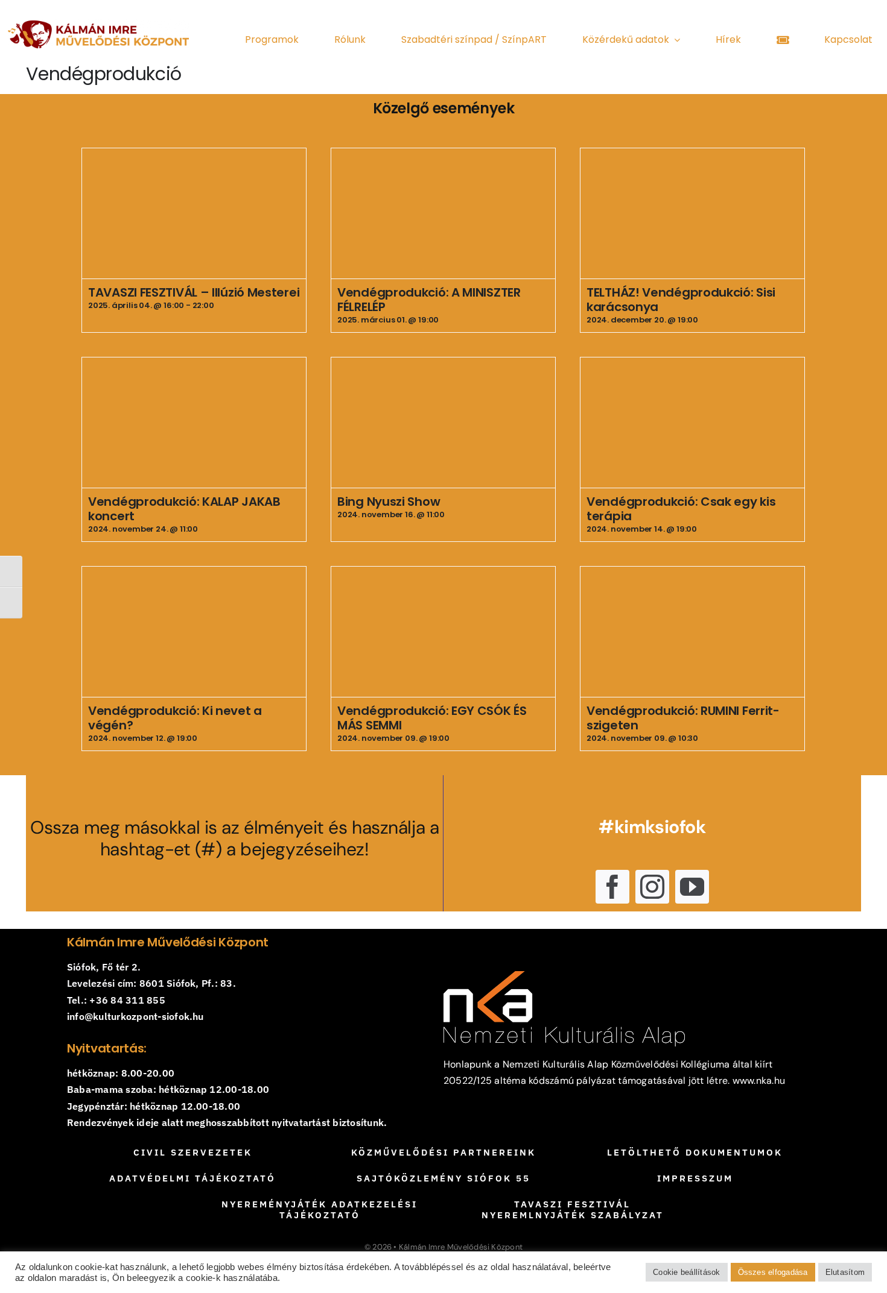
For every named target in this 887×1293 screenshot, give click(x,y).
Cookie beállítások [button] (686, 1272)
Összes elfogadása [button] (773, 1272)
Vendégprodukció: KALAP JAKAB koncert (184, 508)
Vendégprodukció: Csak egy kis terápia (681, 508)
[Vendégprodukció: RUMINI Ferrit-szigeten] (692, 632)
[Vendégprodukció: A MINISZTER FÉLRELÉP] (443, 213)
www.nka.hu (759, 1080)
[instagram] (652, 887)
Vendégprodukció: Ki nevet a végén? (175, 718)
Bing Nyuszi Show (388, 501)
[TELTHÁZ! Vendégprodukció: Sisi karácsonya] (692, 213)
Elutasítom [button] (845, 1272)
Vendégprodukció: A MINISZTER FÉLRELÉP (429, 299)
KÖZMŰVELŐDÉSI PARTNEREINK (443, 1152)
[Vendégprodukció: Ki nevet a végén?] (194, 632)
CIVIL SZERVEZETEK (192, 1152)
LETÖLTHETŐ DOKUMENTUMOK (695, 1152)
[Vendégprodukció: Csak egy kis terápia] (692, 422)
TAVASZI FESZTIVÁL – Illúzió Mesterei (193, 292)
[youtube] (692, 887)
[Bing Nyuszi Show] (443, 422)
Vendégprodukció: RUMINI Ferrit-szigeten (683, 718)
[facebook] (612, 887)
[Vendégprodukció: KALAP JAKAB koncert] (194, 422)
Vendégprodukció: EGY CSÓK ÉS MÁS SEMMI (432, 718)
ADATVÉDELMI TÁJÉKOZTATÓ (192, 1178)
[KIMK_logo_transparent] (98, 23)
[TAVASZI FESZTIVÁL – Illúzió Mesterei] (194, 213)
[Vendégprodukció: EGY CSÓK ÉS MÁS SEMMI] (443, 632)
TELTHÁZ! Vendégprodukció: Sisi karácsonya (681, 299)
